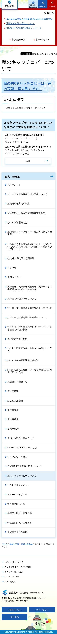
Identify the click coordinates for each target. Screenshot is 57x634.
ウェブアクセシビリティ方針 (17, 567)
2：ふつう (32, 138)
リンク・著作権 (11, 577)
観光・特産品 (12, 176)
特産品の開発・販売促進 (19, 513)
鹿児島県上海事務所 (17, 532)
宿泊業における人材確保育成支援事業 (26, 213)
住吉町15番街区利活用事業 (20, 258)
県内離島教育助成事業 (18, 203)
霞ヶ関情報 (13, 391)
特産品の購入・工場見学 (19, 522)
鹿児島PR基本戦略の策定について (24, 466)
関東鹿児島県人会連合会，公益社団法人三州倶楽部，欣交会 (29, 371)
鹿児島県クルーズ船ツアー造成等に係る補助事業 (29, 233)
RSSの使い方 (10, 582)
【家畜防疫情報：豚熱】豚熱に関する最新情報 (29, 18)
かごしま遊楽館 (15, 400)
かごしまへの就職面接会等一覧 (22, 360)
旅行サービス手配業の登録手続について (27, 317)
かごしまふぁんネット (18, 485)
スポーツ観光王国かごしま (20, 438)
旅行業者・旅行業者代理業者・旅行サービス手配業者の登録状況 (29, 328)
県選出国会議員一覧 (17, 381)
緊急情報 (52, 6)
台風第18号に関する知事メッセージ (24, 28)
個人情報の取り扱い (13, 572)
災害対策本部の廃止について (20, 23)
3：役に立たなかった (18, 142)
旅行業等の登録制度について (21, 298)
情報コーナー (14, 277)
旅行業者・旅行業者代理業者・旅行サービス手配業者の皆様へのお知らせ (29, 288)
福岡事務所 (13, 428)
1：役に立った (15, 138)
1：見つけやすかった (18, 150)
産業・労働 (14, 544)
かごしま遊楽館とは (17, 222)
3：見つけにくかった (18, 153)
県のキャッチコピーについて (21, 475)
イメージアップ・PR (17, 494)
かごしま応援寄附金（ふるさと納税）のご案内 (29, 349)
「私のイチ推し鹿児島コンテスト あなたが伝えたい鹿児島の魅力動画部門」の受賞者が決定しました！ (29, 246)
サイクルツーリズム (17, 457)
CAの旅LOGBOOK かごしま (22, 447)
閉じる (50, 13)
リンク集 (11, 268)
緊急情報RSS (42, 39)
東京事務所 (13, 410)
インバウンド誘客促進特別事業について (27, 194)
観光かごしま (14, 184)
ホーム (5, 544)
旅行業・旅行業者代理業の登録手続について (29, 308)
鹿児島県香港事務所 (17, 339)
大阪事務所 (13, 419)
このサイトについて (13, 562)
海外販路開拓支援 (16, 504)
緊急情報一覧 (18, 39)
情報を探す (43, 6)
